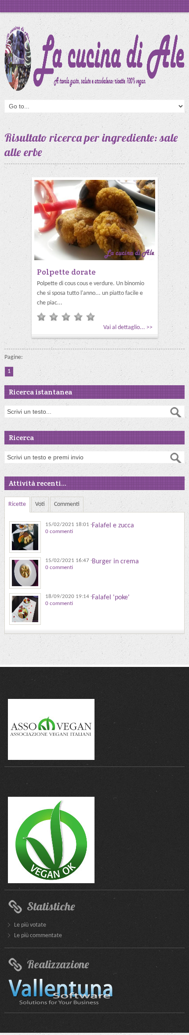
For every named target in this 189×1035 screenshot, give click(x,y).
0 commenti (59, 531)
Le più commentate (38, 935)
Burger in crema (115, 561)
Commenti (67, 504)
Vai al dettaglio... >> (128, 327)
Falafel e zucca (113, 525)
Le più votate (30, 925)
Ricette (17, 504)
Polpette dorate (66, 272)
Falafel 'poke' (111, 597)
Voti (40, 504)
